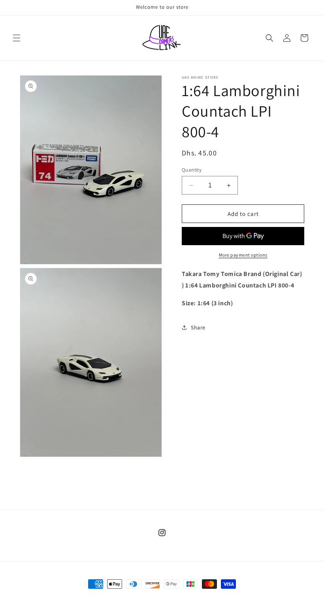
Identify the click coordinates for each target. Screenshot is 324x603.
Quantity (192, 169)
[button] (16, 38)
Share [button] (198, 327)
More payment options (243, 255)
